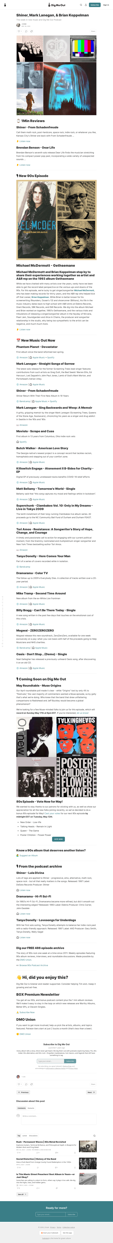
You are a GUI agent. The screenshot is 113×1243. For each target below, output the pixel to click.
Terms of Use (67, 1066)
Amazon (24, 357)
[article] (56, 1147)
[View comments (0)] (26, 31)
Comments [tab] (21, 1108)
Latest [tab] (24, 1136)
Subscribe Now (27, 1012)
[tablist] (25, 1108)
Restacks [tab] (31, 1108)
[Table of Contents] (2, 621)
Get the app (67, 1233)
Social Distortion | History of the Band (36, 1159)
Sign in (106, 5)
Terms (59, 1227)
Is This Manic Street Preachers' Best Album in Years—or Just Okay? (45, 1175)
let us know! (83, 713)
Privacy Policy (73, 1068)
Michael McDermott (84, 290)
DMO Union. (26, 960)
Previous (24, 1092)
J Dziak (24, 24)
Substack (45, 1238)
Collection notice (69, 1227)
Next (90, 1092)
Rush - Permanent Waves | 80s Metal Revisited (41, 1142)
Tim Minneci (36, 1150)
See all (21, 1194)
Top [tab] (19, 1136)
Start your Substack (50, 1233)
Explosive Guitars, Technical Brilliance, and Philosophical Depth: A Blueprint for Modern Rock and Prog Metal (46, 1146)
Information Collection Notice (56, 1068)
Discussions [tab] (33, 1136)
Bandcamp (25, 401)
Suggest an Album (29, 855)
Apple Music (39, 357)
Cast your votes (52, 813)
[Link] (13, 121)
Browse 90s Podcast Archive (34, 965)
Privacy (52, 1227)
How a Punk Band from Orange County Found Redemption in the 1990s (43, 1162)
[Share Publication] (86, 5)
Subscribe (95, 5)
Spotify (50, 357)
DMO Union (25, 1034)
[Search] (81, 5)
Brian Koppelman (40, 297)
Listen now (25, 141)
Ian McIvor (47, 1150)
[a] (88, 1146)
